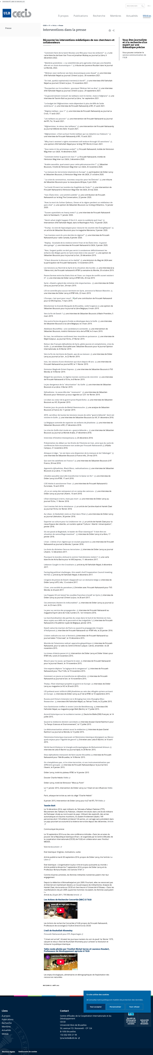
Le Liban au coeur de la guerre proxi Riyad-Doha (65, 400)
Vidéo (65, 777)
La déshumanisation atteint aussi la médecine (64, 729)
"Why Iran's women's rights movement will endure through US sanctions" (77, 141)
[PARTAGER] (113, 30)
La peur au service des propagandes (60, 610)
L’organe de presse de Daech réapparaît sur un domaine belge (71, 580)
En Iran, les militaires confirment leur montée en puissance (70, 336)
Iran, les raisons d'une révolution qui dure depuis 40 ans (69, 361)
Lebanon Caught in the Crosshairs (59, 564)
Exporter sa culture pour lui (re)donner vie (63, 521)
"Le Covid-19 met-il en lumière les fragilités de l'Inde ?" (68, 187)
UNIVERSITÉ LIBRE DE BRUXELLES (13, 2)
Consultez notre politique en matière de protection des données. (115, 1000)
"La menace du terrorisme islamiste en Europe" (65, 172)
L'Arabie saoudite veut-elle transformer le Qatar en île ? (69, 476)
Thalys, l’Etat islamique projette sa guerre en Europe (67, 684)
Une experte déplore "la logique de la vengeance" (65, 668)
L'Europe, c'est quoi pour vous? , (58, 298)
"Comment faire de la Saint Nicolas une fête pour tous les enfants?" (74, 53)
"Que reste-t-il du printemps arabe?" (60, 149)
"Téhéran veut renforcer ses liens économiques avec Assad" (70, 73)
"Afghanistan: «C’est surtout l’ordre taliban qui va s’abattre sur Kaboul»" (76, 134)
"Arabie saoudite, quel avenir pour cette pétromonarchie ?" (70, 164)
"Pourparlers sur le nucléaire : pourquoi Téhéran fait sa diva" (71, 88)
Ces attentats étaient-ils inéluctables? (61, 602)
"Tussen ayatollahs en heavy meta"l (60, 212)
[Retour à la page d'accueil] (17, 12)
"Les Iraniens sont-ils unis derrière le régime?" (64, 235)
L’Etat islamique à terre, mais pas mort (61, 499)
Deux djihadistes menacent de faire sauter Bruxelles (67, 755)
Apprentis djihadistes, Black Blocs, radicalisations (66, 468)
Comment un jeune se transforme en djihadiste (65, 676)
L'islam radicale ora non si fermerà (59, 635)
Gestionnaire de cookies (27, 1052)
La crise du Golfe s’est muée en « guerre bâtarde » (66, 430)
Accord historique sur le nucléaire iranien (62, 714)
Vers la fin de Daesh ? (53, 313)
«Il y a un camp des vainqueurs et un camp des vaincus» (69, 491)
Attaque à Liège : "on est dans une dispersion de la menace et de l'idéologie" (77, 453)
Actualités (6, 1030)
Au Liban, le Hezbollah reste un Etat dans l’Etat (65, 514)
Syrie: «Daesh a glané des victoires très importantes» (68, 283)
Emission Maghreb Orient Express (59, 369)
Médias (5, 1034)
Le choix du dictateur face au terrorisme (62, 549)
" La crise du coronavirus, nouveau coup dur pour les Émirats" (71, 179)
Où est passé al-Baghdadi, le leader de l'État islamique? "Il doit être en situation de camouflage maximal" (75, 532)
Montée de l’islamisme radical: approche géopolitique (68, 643)
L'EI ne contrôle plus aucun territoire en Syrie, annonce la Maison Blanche (77, 290)
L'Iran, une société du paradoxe (58, 587)
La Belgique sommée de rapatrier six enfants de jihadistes (70, 422)
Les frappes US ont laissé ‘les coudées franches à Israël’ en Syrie (72, 595)
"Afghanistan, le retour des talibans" (60, 126)
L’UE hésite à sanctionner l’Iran (58, 483)
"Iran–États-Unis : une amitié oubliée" (61, 195)
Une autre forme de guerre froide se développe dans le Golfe (71, 321)
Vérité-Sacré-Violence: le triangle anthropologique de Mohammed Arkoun (76, 747)
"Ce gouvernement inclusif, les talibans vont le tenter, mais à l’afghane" (76, 96)
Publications (7, 1019)
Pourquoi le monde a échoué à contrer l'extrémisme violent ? (71, 557)
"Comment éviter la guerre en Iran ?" (60, 157)
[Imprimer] (110, 30)
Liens (5, 1011)
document (55, 847)
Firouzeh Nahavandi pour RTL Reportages (62, 934)
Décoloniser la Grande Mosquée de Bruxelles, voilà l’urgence (70, 306)
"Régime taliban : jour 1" (55, 111)
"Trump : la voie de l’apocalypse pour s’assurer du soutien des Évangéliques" (77, 228)
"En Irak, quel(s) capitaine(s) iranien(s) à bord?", (65, 80)
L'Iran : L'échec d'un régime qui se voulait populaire (66, 542)
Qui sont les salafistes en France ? (59, 460)
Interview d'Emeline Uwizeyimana (59, 438)
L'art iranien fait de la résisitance (59, 506)
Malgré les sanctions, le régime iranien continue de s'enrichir (71, 377)
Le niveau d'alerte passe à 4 (56, 653)
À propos (6, 1016)
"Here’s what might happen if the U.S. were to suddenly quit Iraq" (73, 220)
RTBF (80, 869)
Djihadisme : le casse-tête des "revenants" (63, 392)
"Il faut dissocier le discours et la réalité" (62, 260)
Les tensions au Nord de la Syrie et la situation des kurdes (70, 268)
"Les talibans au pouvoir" (55, 118)
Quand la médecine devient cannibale (61, 722)
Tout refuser (134, 1007)
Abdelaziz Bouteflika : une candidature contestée (66, 329)
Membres (6, 1026)
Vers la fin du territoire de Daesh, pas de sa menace (67, 354)
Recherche (7, 1023)
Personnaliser (115, 1007)
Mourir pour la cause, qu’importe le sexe (62, 661)
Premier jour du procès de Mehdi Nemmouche (64, 407)
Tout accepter (96, 1007)
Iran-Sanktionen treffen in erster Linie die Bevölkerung (68, 706)
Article (76, 895)
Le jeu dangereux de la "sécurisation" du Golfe (65, 384)
